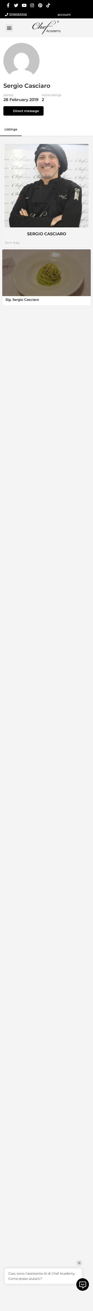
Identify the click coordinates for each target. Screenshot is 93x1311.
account (64, 15)
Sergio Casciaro (46, 233)
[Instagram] (32, 5)
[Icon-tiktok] (48, 5)
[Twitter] (16, 5)
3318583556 (17, 15)
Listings (11, 129)
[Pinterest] (40, 5)
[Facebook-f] (8, 5)
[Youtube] (24, 5)
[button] (9, 27)
